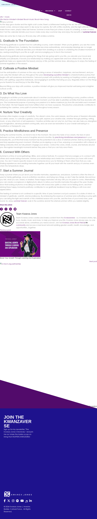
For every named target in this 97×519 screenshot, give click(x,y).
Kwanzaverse (69, 218)
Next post (93, 261)
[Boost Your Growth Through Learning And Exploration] (20, 244)
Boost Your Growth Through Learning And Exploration (20, 258)
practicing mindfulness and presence (70, 137)
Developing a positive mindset (56, 75)
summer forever (89, 32)
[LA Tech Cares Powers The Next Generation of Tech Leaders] (48, 334)
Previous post (5, 230)
